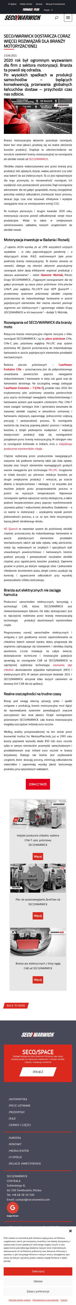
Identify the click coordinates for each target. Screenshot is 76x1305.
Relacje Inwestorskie (55, 4)
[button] (70, 1231)
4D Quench (11, 529)
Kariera (39, 4)
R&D (12, 1118)
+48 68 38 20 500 (23, 1195)
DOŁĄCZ (38, 1071)
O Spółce (12, 4)
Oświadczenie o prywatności (45, 1300)
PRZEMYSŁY (17, 1112)
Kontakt (15, 1144)
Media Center (26, 4)
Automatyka (18, 1099)
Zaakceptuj (38, 1271)
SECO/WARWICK (38, 159)
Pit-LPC (53, 470)
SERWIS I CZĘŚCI (20, 1125)
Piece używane (20, 1105)
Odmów (38, 1281)
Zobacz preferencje (38, 1291)
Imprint (64, 1300)
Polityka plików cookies (20, 1300)
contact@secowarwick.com (32, 1199)
